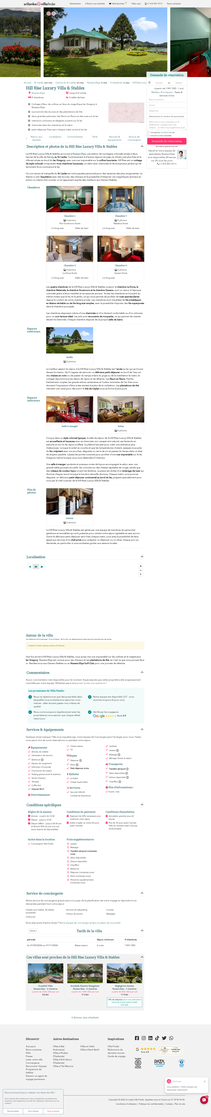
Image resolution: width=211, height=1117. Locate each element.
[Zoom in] (141, 566)
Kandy (50, 157)
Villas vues (136, 3)
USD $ (32, 931)
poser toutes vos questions (91, 683)
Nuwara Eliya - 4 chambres (46, 989)
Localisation (55, 136)
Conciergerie (32, 1062)
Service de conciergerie (134, 138)
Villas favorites (119, 3)
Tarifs (94, 136)
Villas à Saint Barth (89, 1049)
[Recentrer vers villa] (42, 566)
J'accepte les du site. (162, 132)
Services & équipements (114, 138)
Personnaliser (13, 1111)
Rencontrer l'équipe (36, 1066)
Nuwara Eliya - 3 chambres (125, 989)
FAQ (28, 1053)
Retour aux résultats (96, 3)
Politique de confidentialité (151, 1104)
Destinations (75, 3)
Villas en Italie (87, 1046)
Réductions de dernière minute (116, 1051)
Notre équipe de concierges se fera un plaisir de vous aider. (90, 922)
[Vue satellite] (30, 566)
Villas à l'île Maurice (63, 1066)
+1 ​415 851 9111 (155, 3)
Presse (29, 1056)
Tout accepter (53, 1111)
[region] (85, 596)
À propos (31, 1046)
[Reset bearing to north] (141, 574)
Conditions (165, 132)
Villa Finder (113, 1046)
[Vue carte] (36, 566)
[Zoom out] (141, 570)
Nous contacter (174, 3)
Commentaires (75, 136)
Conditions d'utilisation (126, 1104)
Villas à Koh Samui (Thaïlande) (62, 1061)
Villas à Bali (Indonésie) (58, 1048)
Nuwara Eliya (38, 93)
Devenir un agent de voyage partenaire (36, 1077)
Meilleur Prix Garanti (162, 92)
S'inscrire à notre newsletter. (161, 135)
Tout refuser (33, 1111)
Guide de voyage (116, 1056)
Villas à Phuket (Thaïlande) (60, 1054)
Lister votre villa (34, 1059)
